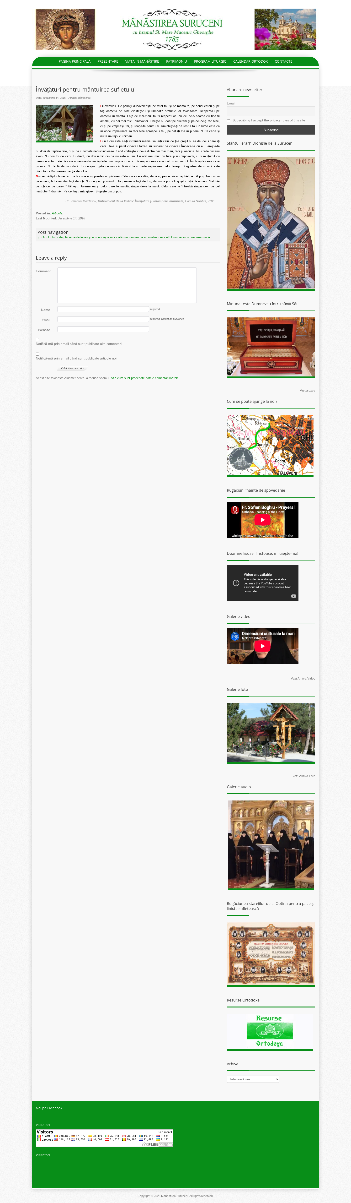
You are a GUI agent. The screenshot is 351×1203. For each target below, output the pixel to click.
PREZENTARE (108, 61)
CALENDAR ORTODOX (250, 61)
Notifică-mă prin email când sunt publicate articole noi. (76, 358)
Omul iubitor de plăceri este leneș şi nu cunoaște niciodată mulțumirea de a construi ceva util (103, 237)
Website (44, 330)
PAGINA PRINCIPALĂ (74, 61)
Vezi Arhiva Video (303, 678)
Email (46, 320)
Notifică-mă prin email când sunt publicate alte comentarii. (79, 344)
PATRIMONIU (176, 61)
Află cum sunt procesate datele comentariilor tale (145, 378)
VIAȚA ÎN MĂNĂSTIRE (142, 61)
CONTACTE (283, 61)
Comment (43, 271)
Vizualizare (307, 390)
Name (45, 310)
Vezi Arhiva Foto (303, 776)
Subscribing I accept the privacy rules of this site (268, 120)
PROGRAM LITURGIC (210, 61)
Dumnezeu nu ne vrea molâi (192, 237)
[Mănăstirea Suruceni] (175, 29)
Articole (57, 213)
